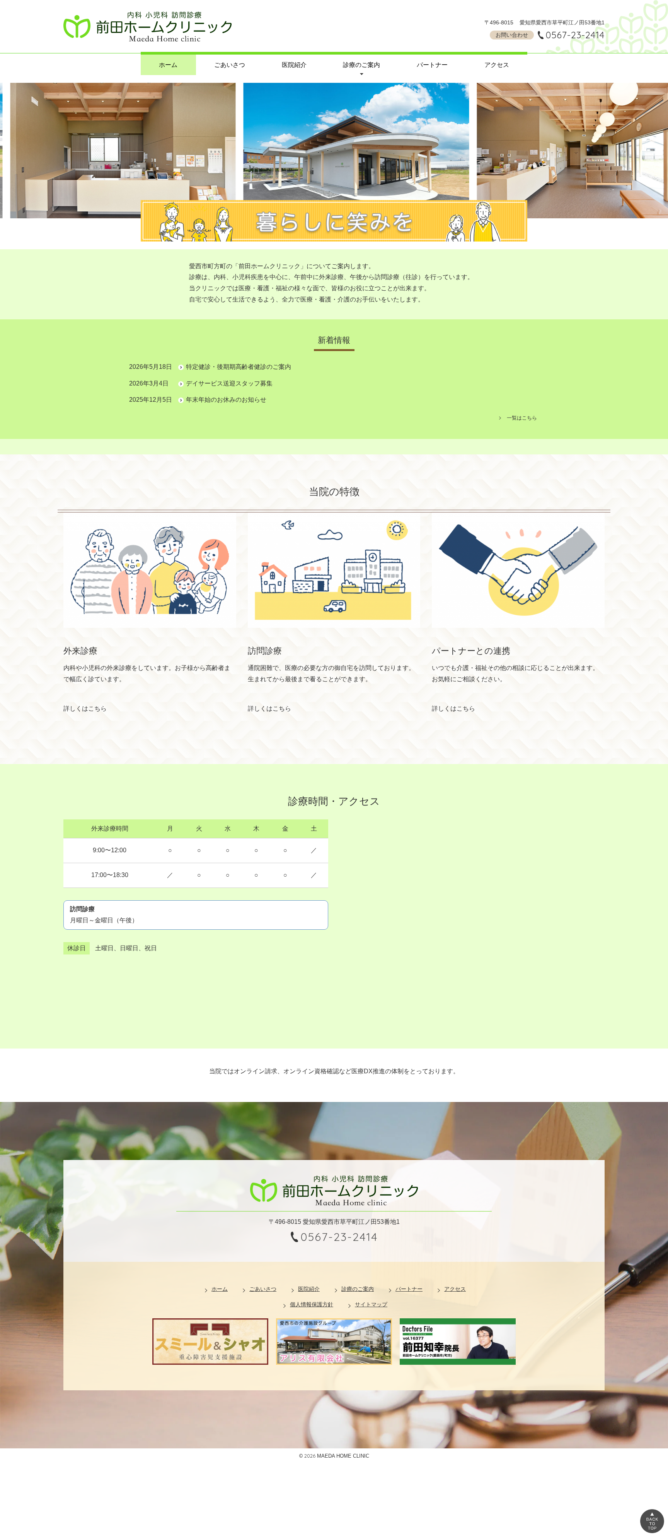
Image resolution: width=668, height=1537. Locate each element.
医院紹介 (294, 65)
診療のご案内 (361, 65)
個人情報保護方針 (311, 1304)
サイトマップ (371, 1304)
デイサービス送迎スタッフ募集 (229, 383)
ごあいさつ (229, 65)
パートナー (432, 65)
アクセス (496, 65)
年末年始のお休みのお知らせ (226, 399)
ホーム (168, 65)
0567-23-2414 (575, 34)
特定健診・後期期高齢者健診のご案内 (238, 366)
